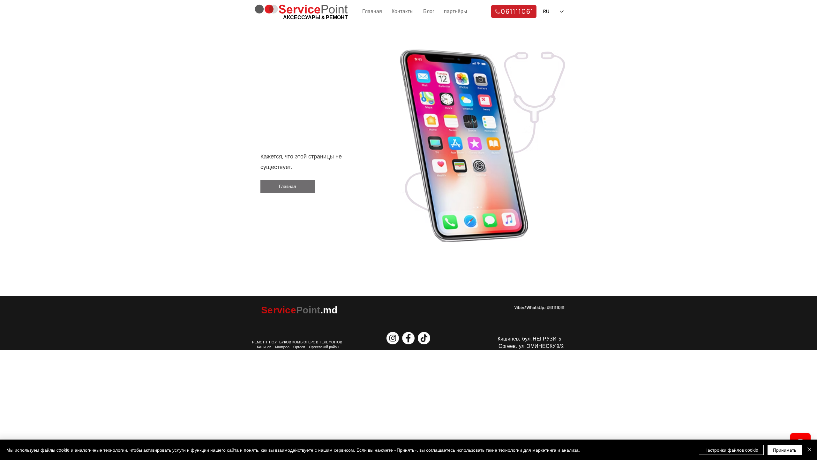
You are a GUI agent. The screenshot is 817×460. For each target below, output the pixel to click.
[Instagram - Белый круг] (392, 338)
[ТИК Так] (424, 338)
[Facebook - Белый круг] (408, 338)
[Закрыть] (809, 450)
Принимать (784, 450)
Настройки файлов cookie (731, 450)
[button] (287, 186)
